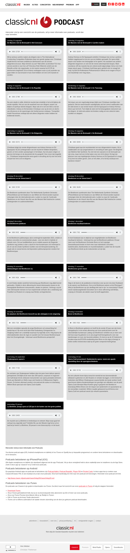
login (104, 4)
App (77, 5)
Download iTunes (14, 491)
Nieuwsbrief (58, 5)
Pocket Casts (88, 471)
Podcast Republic (66, 471)
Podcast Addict (53, 471)
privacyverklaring (65, 521)
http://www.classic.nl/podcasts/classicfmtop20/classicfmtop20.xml (31, 478)
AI (75, 521)
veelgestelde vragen (85, 521)
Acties (35, 5)
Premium (70, 5)
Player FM (77, 471)
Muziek (27, 5)
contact (98, 521)
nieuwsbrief (44, 521)
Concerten (45, 5)
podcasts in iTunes (85, 486)
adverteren (33, 521)
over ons (53, 521)
